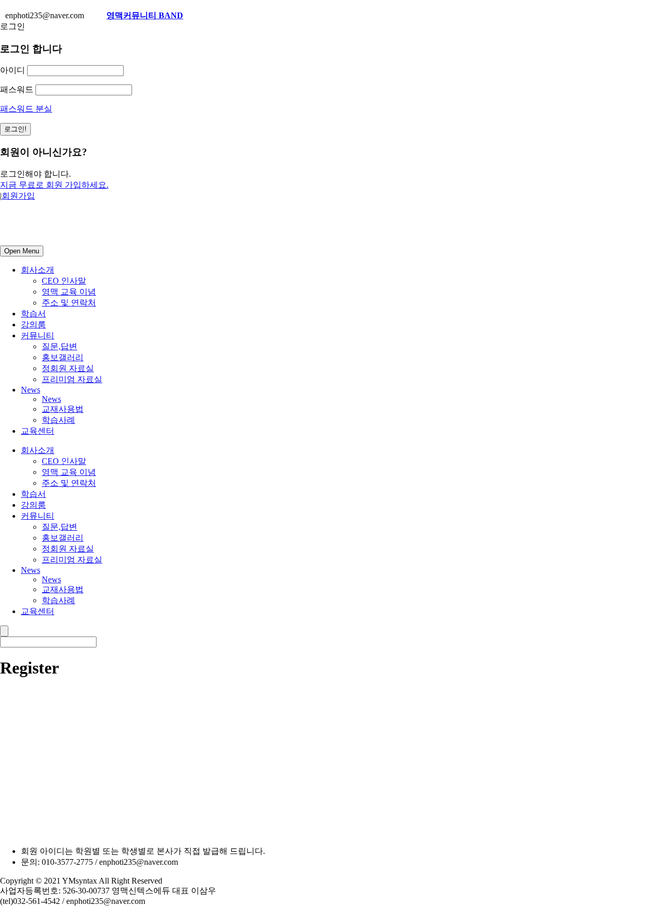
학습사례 (58, 419)
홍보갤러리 (63, 357)
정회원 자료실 (68, 368)
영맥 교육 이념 (69, 291)
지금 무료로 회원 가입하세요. (54, 184)
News (30, 389)
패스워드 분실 (26, 108)
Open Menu (21, 251)
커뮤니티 (37, 335)
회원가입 (18, 195)
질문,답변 (59, 346)
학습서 (33, 313)
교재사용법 (63, 409)
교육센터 (37, 430)
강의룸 (33, 324)
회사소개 (37, 269)
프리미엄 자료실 (72, 379)
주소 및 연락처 (69, 302)
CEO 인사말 (64, 280)
